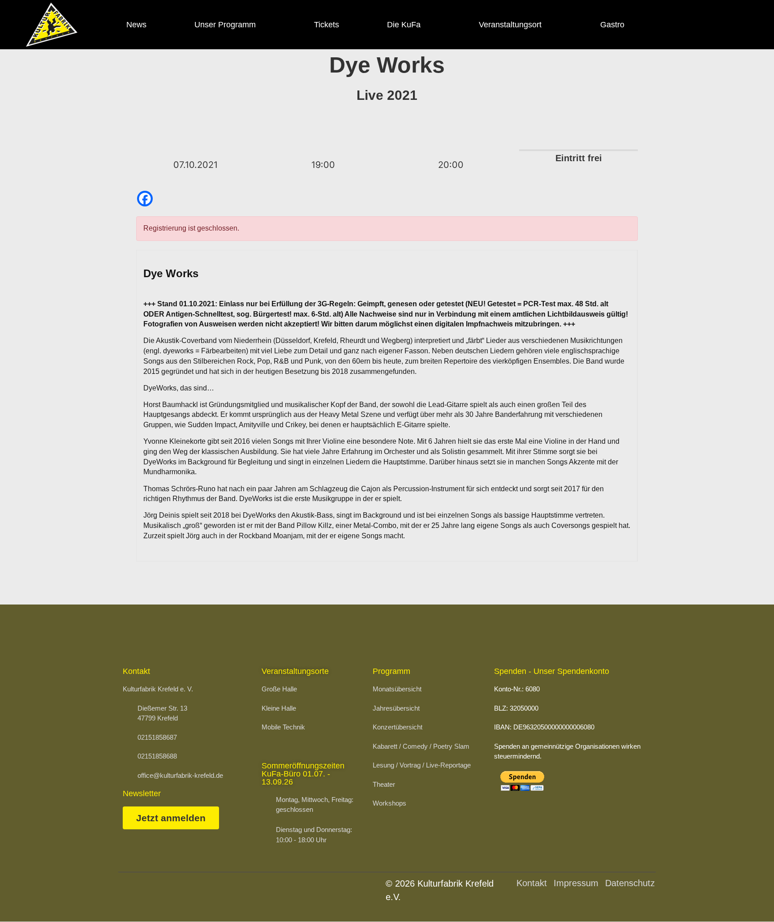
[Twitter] (718, 24)
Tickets (326, 24)
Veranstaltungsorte (295, 671)
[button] (745, 897)
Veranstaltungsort (510, 24)
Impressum (576, 883)
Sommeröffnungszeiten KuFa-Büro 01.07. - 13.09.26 (303, 773)
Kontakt (531, 883)
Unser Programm (225, 24)
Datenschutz (630, 883)
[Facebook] (669, 24)
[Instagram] (694, 24)
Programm (391, 671)
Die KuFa (404, 24)
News (136, 24)
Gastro (612, 24)
